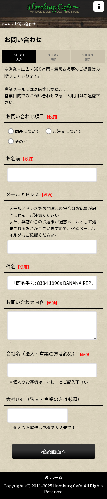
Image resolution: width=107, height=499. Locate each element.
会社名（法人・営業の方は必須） (41, 353)
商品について (27, 131)
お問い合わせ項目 (25, 116)
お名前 (13, 158)
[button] (98, 6)
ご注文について (67, 131)
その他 (21, 141)
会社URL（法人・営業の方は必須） (44, 399)
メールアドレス (22, 194)
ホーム (56, 477)
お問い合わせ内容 (25, 302)
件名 (10, 266)
